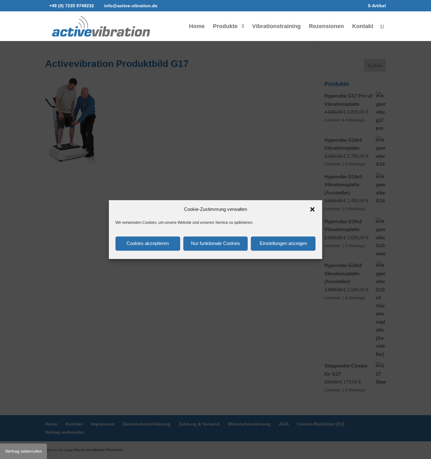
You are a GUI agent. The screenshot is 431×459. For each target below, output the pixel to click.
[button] (312, 209)
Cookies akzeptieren (148, 243)
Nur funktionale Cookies (215, 243)
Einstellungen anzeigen (283, 243)
